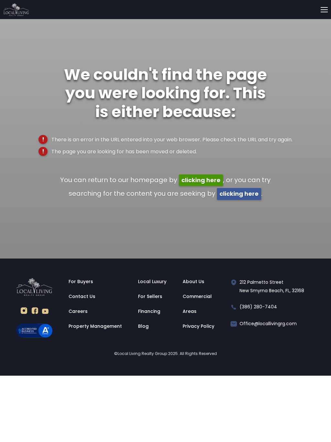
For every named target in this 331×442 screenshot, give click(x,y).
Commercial (197, 296)
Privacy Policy (198, 326)
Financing (149, 311)
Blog (143, 326)
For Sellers (150, 296)
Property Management (95, 326)
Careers (78, 311)
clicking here (200, 180)
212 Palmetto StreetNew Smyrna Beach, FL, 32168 (272, 286)
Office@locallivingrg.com (268, 323)
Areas (190, 311)
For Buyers (81, 281)
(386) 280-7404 (258, 307)
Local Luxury (152, 281)
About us (193, 281)
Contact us (82, 296)
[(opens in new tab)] (24, 312)
